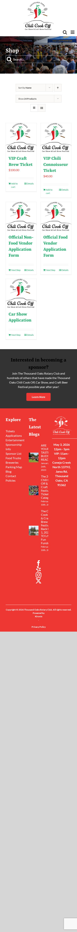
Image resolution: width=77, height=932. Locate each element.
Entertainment (15, 440)
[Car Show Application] (21, 293)
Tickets (10, 431)
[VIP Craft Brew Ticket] (21, 137)
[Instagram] (38, 575)
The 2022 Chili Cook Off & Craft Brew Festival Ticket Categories (48, 486)
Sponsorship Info (14, 447)
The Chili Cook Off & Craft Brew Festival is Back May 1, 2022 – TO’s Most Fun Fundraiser (48, 527)
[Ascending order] (57, 88)
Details (30, 183)
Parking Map (14, 467)
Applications (14, 435)
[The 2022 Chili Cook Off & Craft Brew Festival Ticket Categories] (33, 490)
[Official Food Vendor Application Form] (56, 216)
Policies (11, 480)
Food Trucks (13, 458)
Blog (8, 471)
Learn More (38, 397)
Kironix (38, 616)
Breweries (12, 462)
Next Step (16, 270)
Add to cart (14, 185)
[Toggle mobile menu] (73, 32)
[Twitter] (38, 581)
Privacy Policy (39, 626)
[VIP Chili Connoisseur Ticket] (56, 137)
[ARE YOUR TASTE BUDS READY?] (33, 457)
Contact (11, 476)
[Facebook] (38, 563)
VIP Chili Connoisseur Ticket (55, 164)
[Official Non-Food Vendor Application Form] (21, 216)
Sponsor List (13, 453)
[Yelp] (38, 569)
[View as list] (41, 108)
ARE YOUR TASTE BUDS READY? (46, 452)
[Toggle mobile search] (65, 32)
